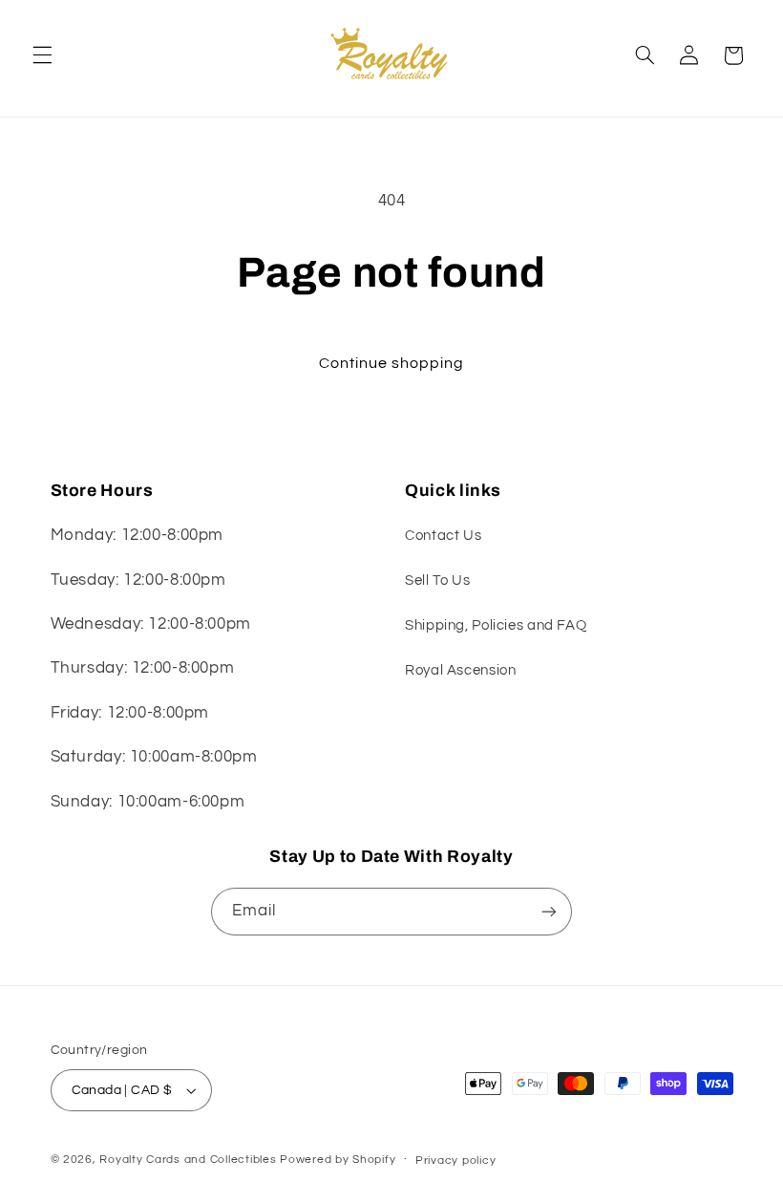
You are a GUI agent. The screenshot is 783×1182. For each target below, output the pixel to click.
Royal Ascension (460, 670)
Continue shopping (392, 363)
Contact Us (443, 535)
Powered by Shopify (337, 1159)
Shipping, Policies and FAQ (495, 625)
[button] (42, 55)
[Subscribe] (549, 911)
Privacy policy (455, 1160)
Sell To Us (437, 580)
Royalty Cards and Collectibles (189, 1159)
